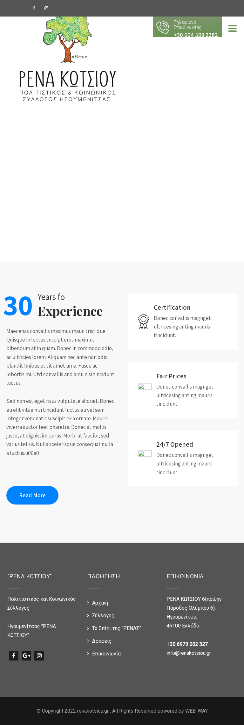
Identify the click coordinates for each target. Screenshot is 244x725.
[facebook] (34, 8)
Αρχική (100, 603)
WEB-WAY (196, 711)
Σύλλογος (103, 616)
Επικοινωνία (106, 654)
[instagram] (46, 8)
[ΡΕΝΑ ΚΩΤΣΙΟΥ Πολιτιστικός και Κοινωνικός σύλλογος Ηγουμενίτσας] (67, 56)
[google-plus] (26, 656)
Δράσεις (102, 641)
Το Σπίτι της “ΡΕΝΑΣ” (116, 628)
